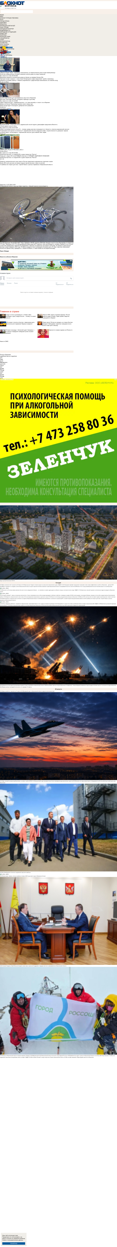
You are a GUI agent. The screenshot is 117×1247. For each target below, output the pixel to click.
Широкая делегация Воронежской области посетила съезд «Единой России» (50, 1055)
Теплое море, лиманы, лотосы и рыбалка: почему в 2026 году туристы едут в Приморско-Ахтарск (24, 876)
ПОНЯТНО (13, 1243)
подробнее (14, 356)
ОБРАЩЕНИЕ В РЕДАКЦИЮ (8, 32)
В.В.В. (2, 19)
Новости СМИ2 (4, 341)
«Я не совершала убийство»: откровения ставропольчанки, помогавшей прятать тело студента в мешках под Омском (28, 603)
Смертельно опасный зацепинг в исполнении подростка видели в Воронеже (98, 590)
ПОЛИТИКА (3, 35)
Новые (2, 283)
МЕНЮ (2, 15)
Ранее (16, 283)
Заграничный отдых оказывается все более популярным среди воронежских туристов (54, 781)
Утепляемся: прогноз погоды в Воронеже (56, 685)
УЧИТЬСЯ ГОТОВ (9, 49)
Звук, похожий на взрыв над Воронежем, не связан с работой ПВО (17, 781)
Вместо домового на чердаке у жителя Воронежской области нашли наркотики (20, 586)
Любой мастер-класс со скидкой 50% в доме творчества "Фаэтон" (18, 154)
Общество (3, 184)
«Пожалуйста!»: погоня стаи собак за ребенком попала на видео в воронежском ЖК (75, 603)
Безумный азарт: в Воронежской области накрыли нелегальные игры (38, 691)
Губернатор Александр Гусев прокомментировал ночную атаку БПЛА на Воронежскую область (23, 685)
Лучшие (9, 283)
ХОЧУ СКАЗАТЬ (4, 44)
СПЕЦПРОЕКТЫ (4, 38)
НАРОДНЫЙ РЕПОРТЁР (7, 29)
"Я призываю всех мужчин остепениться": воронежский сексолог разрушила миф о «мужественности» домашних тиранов (34, 130)
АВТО (1, 16)
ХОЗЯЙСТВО (3, 43)
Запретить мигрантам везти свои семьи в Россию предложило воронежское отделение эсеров (27, 596)
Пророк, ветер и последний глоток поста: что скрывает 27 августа (17, 687)
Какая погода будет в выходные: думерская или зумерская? (17, 105)
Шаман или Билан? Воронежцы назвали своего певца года (16, 104)
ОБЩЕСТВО (3, 33)
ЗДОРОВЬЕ (3, 22)
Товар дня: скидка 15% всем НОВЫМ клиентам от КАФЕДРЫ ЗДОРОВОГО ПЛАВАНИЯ (24, 156)
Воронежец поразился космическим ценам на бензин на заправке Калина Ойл (21, 77)
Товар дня (3, 134)
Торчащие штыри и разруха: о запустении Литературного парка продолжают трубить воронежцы (27, 79)
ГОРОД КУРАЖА (4, 21)
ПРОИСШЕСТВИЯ (5, 36)
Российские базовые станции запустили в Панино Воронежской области (48, 1057)
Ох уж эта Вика (4, 82)
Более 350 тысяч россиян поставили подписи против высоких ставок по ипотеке (97, 596)
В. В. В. (2, 159)
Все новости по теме (6, 75)
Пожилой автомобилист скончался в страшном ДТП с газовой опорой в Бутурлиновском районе (61, 598)
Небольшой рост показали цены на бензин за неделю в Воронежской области (19, 598)
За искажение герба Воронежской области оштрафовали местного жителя (57, 586)
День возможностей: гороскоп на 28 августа (12, 584)
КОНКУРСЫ (3, 24)
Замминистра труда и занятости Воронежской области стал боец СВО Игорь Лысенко (89, 1055)
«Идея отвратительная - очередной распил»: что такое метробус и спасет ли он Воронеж (25, 102)
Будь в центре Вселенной (6, 580)
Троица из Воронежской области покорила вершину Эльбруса (16, 1055)
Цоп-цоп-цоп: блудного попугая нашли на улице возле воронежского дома (41, 584)
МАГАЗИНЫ (8, 55)
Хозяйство (3, 107)
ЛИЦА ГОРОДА (4, 27)
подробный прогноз (5, 356)
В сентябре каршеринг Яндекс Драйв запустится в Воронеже (80, 1057)
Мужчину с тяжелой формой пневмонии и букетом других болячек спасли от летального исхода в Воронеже (92, 685)
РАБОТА (10, 47)
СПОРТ (2, 39)
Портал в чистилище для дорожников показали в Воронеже (64, 596)
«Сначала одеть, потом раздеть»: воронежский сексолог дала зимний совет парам (23, 132)
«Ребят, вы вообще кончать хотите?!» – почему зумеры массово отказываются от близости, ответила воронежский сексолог (34, 129)
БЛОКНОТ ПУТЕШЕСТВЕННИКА (9, 18)
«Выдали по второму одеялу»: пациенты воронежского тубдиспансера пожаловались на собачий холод (29, 80)
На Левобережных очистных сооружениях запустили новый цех (16, 872)
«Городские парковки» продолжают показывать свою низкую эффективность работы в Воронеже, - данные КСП (89, 584)
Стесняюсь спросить (6, 108)
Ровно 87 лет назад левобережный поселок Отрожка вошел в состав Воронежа (94, 586)
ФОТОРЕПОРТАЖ (5, 41)
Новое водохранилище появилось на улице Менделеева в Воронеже (25, 605)
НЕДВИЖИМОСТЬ (5, 30)
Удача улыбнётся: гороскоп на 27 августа (11, 691)
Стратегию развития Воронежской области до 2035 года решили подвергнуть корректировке (64, 605)
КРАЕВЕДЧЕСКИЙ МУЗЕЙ (7, 25)
